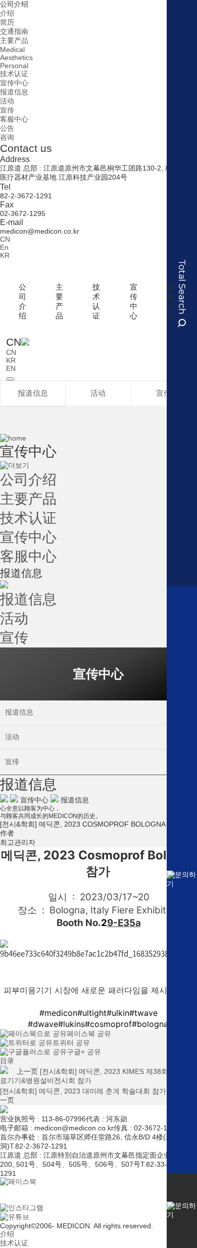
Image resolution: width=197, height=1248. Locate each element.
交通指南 (14, 31)
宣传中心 (14, 83)
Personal (14, 66)
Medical (12, 49)
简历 (7, 22)
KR (5, 255)
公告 (7, 128)
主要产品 (14, 40)
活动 (7, 101)
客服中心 (14, 119)
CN (5, 239)
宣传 (7, 110)
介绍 (7, 13)
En (4, 247)
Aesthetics (16, 57)
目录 (7, 1061)
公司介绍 (14, 4)
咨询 (7, 137)
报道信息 (14, 92)
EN (11, 368)
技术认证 (14, 74)
